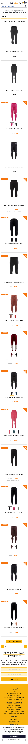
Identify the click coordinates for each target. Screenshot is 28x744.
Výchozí (5, 21)
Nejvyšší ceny (21, 21)
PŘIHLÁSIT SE (14, 679)
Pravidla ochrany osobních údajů (14, 711)
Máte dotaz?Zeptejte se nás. (14, 720)
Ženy (8, 10)
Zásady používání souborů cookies (14, 713)
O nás (14, 692)
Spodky (21, 10)
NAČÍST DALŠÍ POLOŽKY (14, 642)
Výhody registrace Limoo (14, 694)
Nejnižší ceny (12, 21)
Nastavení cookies (14, 740)
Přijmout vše (14, 736)
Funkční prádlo (15, 10)
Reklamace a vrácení (14, 709)
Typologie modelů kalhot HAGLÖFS (14, 697)
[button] (25, 2)
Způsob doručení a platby (14, 707)
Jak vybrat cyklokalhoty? (14, 699)
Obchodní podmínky (14, 705)
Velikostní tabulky (14, 696)
